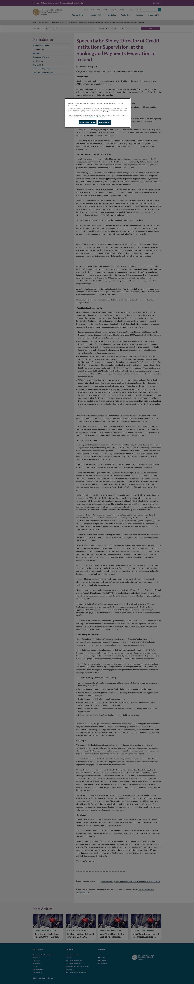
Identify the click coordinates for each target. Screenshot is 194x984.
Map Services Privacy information (97, 117)
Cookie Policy (107, 111)
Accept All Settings (104, 122)
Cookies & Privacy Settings (87, 122)
